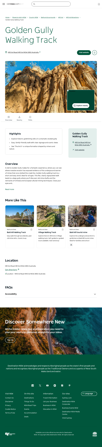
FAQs (30, 120)
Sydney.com (67, 398)
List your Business (50, 401)
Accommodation (30, 413)
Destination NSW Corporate (68, 403)
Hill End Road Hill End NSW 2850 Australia (23, 52)
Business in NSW (49, 405)
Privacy (8, 405)
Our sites (66, 394)
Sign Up (10, 340)
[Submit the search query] (34, 4)
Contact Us (9, 398)
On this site (29, 394)
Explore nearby (82, 105)
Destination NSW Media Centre (71, 413)
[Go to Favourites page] (99, 4)
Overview (8, 120)
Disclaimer (9, 401)
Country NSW (33, 17)
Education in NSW (49, 409)
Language (89, 394)
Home (7, 17)
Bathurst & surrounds (48, 17)
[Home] (13, 4)
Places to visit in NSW (19, 17)
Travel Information (50, 398)
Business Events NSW (70, 408)
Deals (26, 416)
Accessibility (11, 294)
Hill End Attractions (72, 17)
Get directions (11, 270)
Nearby (19, 120)
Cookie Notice (10, 409)
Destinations (29, 398)
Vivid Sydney (67, 418)
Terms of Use (10, 413)
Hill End (60, 17)
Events (26, 409)
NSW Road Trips (30, 405)
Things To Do (29, 401)
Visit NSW (9, 394)
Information (48, 394)
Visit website (84, 52)
